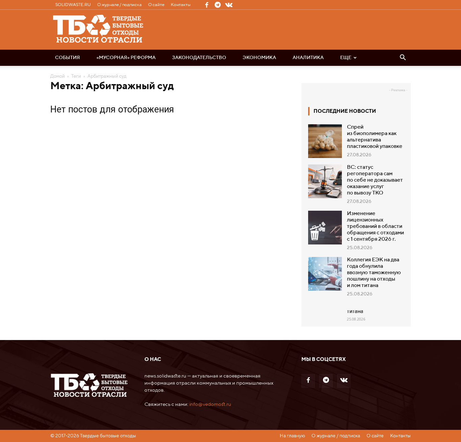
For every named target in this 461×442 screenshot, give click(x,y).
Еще (345, 57)
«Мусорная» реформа (126, 57)
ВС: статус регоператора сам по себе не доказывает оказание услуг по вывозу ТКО (375, 180)
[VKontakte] (229, 4)
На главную (292, 436)
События (67, 57)
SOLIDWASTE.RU (73, 5)
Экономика (259, 57)
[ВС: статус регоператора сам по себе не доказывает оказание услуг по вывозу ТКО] (325, 181)
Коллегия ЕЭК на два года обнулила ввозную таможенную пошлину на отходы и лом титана (374, 272)
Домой (57, 76)
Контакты (181, 5)
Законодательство (199, 57)
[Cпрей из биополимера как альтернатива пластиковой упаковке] (325, 141)
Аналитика (308, 57)
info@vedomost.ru (210, 404)
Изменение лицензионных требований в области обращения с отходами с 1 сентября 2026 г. (375, 226)
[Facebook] (206, 4)
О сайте (156, 5)
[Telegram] (218, 4)
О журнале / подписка (119, 5)
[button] (403, 58)
